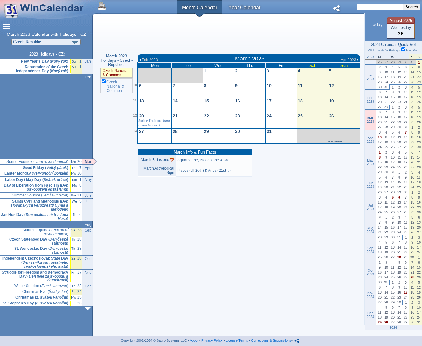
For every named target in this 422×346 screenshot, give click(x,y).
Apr (88, 168)
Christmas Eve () (45, 292)
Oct (87, 259)
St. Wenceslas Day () (41, 250)
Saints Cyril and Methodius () (39, 205)
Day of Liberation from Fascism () (36, 187)
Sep (88, 230)
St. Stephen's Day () (35, 303)
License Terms (237, 340)
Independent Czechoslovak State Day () (35, 262)
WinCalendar (335, 141)
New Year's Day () (44, 62)
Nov (88, 272)
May (88, 180)
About (194, 340)
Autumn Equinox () (45, 232)
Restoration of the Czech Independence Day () (42, 69)
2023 (25, 34)
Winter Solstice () (41, 286)
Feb (88, 77)
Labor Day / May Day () (36, 180)
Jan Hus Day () (34, 216)
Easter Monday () (36, 173)
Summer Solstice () (40, 195)
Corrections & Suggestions (271, 340)
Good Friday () (45, 168)
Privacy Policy (212, 340)
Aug (88, 225)
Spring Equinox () (37, 162)
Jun (88, 195)
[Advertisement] (248, 34)
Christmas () (41, 297)
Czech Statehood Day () (38, 241)
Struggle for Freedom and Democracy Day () (35, 276)
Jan (88, 61)
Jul (87, 202)
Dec (88, 286)
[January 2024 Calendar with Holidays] (89, 308)
